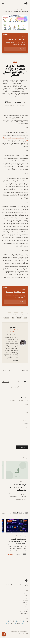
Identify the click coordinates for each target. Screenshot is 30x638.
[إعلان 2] (6, 34)
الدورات (26, 598)
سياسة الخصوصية (24, 611)
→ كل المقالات (24, 374)
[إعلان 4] (3, 34)
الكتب (27, 605)
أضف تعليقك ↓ (5, 386)
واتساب (25, 321)
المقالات (22, 9)
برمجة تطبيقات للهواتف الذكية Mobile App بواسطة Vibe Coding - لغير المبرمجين (17, 545)
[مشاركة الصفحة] (4, 634)
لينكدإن (9, 318)
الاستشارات (25, 600)
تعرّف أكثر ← (15, 364)
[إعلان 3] (4, 34)
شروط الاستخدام (24, 614)
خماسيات (17, 9)
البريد (13, 321)
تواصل (26, 609)
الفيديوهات (25, 602)
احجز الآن (20, 49)
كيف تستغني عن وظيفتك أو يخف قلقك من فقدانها (17, 491)
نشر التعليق (22, 451)
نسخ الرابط (6, 321)
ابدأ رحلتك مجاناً (19, 306)
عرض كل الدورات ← (6, 517)
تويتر (22, 318)
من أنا (27, 607)
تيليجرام (19, 321)
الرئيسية (26, 9)
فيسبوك (16, 318)
